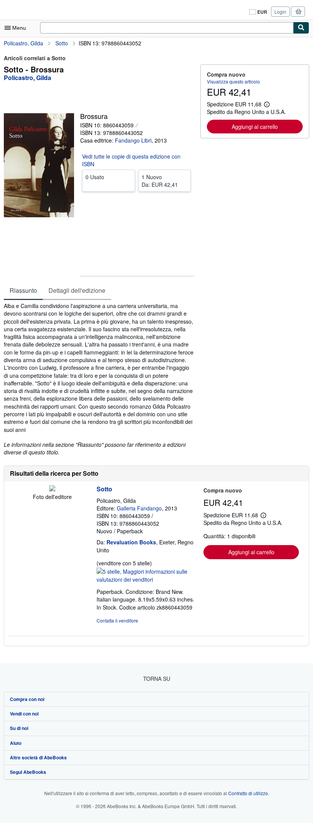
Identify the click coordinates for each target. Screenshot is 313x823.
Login (280, 11)
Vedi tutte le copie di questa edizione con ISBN (131, 160)
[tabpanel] (99, 379)
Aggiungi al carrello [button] (255, 126)
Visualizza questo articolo (233, 81)
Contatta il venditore (117, 620)
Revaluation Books (131, 542)
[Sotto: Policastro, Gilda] (52, 489)
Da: (160, 180)
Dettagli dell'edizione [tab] (76, 290)
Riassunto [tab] (23, 290)
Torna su (156, 678)
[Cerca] (301, 28)
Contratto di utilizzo (248, 793)
